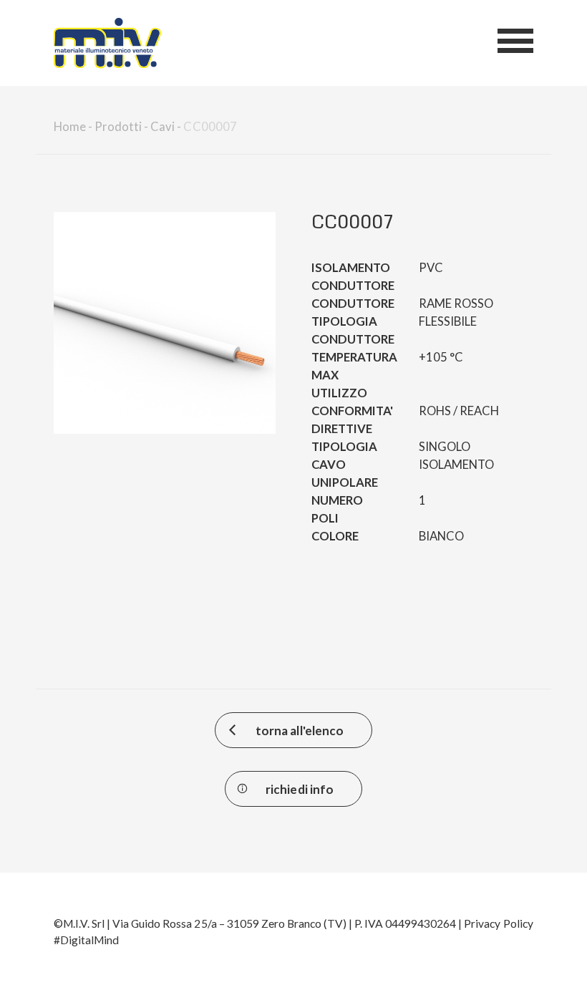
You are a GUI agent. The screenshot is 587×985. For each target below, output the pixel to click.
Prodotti (118, 127)
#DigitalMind (86, 939)
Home (70, 127)
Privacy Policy (498, 923)
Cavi (162, 127)
